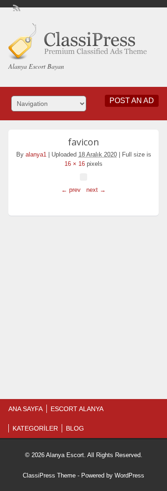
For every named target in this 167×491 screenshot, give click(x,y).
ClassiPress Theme (49, 475)
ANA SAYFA (25, 408)
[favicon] (83, 177)
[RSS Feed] (15, 7)
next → (96, 189)
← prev (71, 189)
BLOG (75, 428)
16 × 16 (74, 163)
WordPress (129, 475)
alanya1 (36, 154)
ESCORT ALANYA (77, 408)
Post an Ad (131, 101)
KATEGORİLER (35, 428)
